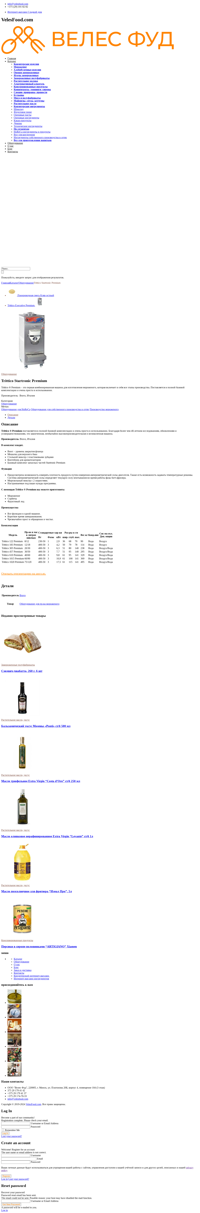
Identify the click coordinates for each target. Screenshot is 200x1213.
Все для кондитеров (24, 134)
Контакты (13, 151)
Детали (11, 417)
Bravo (23, 595)
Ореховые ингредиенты (26, 117)
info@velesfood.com (18, 4)
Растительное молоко (26, 81)
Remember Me (12, 1130)
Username (36, 1155)
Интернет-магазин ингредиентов (31, 978)
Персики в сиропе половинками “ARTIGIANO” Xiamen (39, 946)
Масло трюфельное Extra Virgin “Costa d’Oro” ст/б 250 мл (40, 781)
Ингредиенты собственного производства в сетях (40, 137)
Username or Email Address (44, 1123)
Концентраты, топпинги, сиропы (32, 89)
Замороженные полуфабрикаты (32, 78)
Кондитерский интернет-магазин (32, 975)
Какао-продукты (22, 120)
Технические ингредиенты (28, 126)
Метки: (5, 406)
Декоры (18, 123)
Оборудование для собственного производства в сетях (60, 409)
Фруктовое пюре (23, 112)
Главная (12, 58)
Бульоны (19, 95)
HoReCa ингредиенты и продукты (32, 131)
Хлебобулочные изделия (27, 69)
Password (35, 1126)
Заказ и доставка (22, 970)
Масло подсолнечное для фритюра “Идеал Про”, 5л (36, 891)
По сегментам (21, 129)
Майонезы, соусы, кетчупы (29, 100)
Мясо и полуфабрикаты (27, 98)
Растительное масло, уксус (15, 720)
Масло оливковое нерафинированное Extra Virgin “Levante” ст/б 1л (47, 836)
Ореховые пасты (22, 115)
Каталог (12, 61)
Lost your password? (11, 1136)
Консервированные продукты (31, 86)
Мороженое (20, 67)
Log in (4, 1179)
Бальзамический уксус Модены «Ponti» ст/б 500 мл (35, 726)
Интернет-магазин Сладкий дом (25, 12)
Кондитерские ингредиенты (29, 106)
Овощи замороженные (26, 72)
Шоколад (18, 109)
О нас (11, 146)
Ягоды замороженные (26, 75)
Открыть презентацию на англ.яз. (23, 573)
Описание (13, 414)
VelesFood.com (33, 1104)
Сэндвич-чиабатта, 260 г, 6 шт (21, 671)
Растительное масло (25, 103)
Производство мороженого (104, 409)
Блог (10, 148)
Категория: (7, 401)
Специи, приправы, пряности (30, 92)
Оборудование (15, 143)
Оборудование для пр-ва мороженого (39, 604)
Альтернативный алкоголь (29, 83)
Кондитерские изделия (26, 64)
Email (40, 1158)
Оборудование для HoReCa (15, 409)
